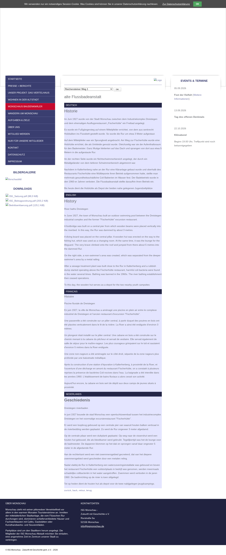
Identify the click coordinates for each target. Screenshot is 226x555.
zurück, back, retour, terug (78, 490)
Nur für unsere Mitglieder (25, 141)
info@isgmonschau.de (92, 526)
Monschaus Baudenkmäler (25, 106)
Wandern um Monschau (23, 113)
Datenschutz (16, 154)
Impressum (15, 161)
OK (117, 89)
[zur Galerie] (13, 179)
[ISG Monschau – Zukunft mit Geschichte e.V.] (113, 81)
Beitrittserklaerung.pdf (27, 205)
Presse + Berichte (19, 86)
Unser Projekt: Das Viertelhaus (28, 92)
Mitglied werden (19, 134)
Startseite (15, 79)
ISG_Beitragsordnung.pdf (28, 200)
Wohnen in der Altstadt (23, 99)
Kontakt (13, 147)
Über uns (14, 127)
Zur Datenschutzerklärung (176, 4)
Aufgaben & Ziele (19, 120)
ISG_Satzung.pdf (23, 196)
